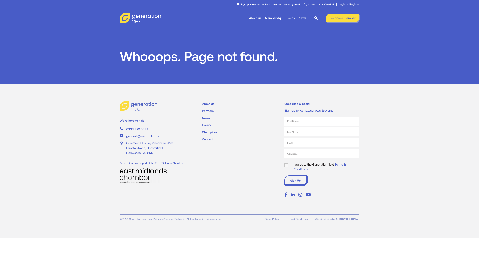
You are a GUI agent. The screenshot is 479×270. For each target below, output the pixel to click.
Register (354, 4)
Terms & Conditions (297, 219)
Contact (207, 139)
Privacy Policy (271, 219)
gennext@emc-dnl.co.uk (142, 136)
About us (255, 18)
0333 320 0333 (137, 129)
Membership (273, 18)
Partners (208, 110)
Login (342, 4)
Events (290, 18)
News (302, 18)
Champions (209, 132)
